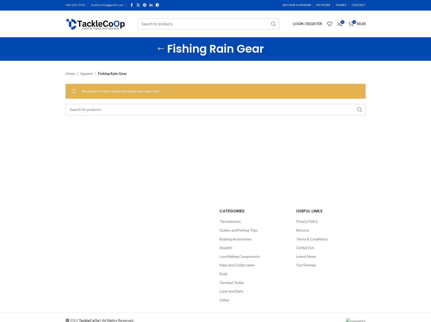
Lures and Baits (231, 291)
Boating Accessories (235, 239)
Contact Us (305, 247)
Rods (223, 274)
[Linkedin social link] (151, 5)
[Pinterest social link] (144, 5)
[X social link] (138, 5)
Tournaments (230, 221)
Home (70, 73)
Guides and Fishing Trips (238, 230)
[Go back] (160, 49)
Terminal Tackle (231, 282)
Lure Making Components (239, 256)
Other (224, 300)
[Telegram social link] (157, 5)
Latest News (306, 256)
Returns (302, 230)
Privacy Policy (307, 221)
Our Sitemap (306, 265)
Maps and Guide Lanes (237, 265)
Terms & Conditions (312, 239)
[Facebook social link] (132, 5)
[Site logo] (96, 23)
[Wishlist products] (330, 24)
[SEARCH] (273, 24)
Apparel (86, 73)
